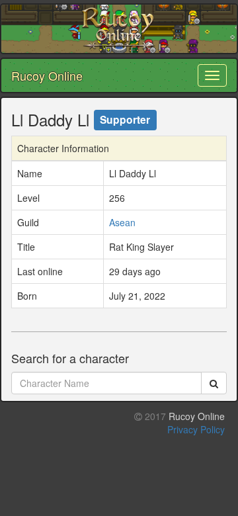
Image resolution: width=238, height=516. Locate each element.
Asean (122, 222)
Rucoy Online (47, 75)
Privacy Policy (196, 429)
